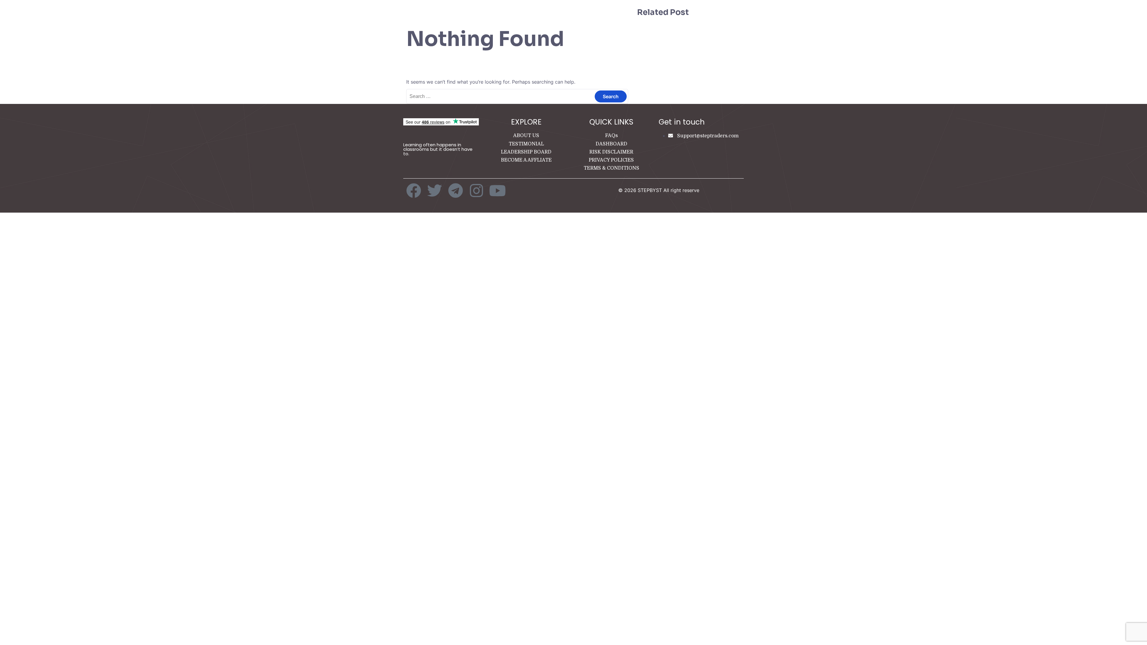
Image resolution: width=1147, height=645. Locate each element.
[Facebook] (413, 190)
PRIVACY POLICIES (611, 160)
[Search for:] (517, 96)
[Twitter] (434, 190)
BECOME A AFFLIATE (526, 160)
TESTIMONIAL (526, 144)
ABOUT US (526, 135)
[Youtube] (497, 190)
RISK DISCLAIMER (611, 152)
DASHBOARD (611, 144)
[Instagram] (476, 190)
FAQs (611, 135)
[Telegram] (455, 190)
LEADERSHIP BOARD (526, 152)
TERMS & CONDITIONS (611, 168)
